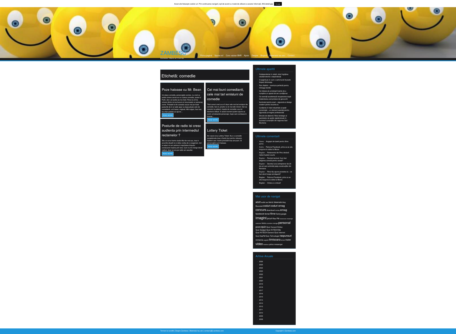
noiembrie (258, 223)
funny (278, 213)
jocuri (269, 218)
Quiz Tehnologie (272, 236)
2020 (261, 280)
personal (284, 222)
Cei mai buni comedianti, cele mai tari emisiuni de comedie (225, 94)
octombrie (269, 223)
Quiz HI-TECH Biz (273, 230)
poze (258, 226)
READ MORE (168, 115)
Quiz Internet (279, 232)
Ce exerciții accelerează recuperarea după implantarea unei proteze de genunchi (275, 97)
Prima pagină (206, 55)
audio (263, 202)
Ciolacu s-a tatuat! (274, 183)
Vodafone (266, 244)
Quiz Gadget (261, 230)
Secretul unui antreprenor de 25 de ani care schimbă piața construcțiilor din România (275, 166)
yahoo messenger (276, 244)
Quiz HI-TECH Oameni (265, 232)
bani (267, 202)
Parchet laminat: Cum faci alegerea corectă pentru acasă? (273, 159)
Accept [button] (278, 4)
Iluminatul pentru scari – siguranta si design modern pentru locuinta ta (275, 103)
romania (259, 239)
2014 (261, 300)
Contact (291, 55)
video (259, 244)
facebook (260, 213)
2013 (261, 303)
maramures (283, 219)
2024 (261, 268)
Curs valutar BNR (234, 55)
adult (258, 202)
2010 (261, 313)
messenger (290, 219)
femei (267, 213)
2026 (261, 261)
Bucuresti (259, 206)
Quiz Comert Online (274, 227)
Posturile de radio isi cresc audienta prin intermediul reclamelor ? (181, 130)
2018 (261, 287)
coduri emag (278, 205)
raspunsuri (286, 235)
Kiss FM (276, 218)
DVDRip (277, 210)
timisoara (274, 239)
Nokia (264, 223)
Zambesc (173, 53)
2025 (261, 264)
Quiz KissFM (260, 236)
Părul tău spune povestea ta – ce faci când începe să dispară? (275, 172)
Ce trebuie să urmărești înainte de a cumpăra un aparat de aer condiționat (273, 92)
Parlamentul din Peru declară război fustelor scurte (274, 153)
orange (275, 223)
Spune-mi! (218, 55)
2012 (261, 306)
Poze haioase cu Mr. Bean (181, 89)
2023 (261, 271)
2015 (261, 296)
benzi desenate (275, 202)
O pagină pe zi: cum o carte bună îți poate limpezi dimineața (275, 81)
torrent (283, 240)
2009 (261, 316)
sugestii (266, 240)
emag (283, 210)
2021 (261, 277)
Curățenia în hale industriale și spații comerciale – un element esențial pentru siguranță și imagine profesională (274, 110)
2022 (261, 274)
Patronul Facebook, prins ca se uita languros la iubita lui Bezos (275, 148)
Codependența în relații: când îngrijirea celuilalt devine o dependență (273, 75)
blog (284, 202)
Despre (255, 55)
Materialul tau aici (277, 55)
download (271, 210)
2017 (261, 290)
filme (273, 213)
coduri (266, 205)
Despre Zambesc (181, 330)
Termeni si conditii (167, 330)
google (283, 214)
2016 (261, 293)
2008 (261, 319)
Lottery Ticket (217, 130)
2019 (261, 284)
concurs (261, 209)
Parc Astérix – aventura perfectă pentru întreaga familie (274, 86)
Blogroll (263, 55)
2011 (261, 309)
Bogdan (262, 177)
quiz (263, 226)
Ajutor (246, 55)
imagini (261, 217)
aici (271, 4)
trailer (288, 239)
